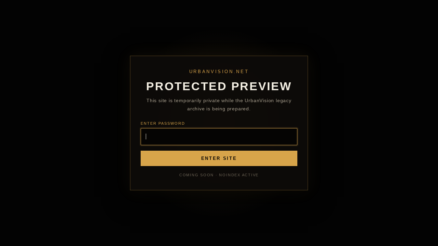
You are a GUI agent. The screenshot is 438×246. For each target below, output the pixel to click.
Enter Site (219, 158)
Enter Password (163, 123)
